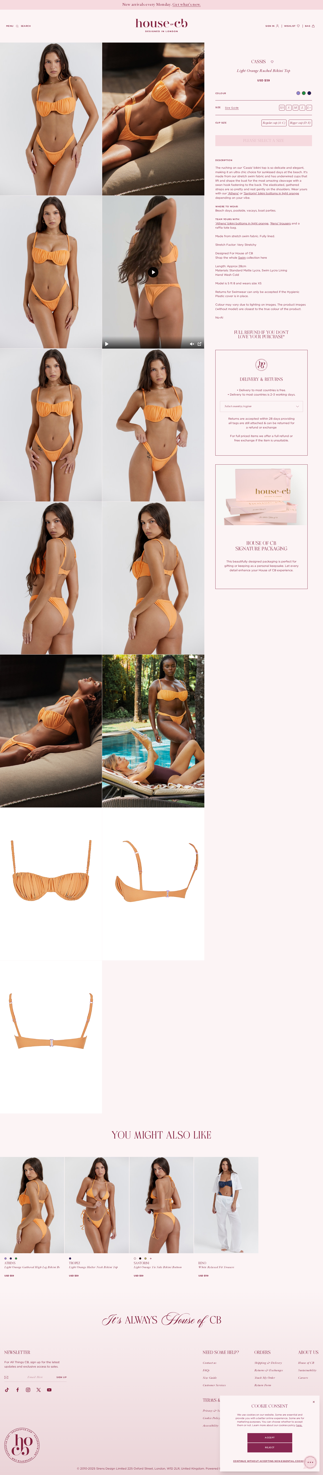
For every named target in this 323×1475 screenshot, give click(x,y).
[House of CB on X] (38, 1390)
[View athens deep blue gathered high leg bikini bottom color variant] (12, 1258)
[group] (263, 80)
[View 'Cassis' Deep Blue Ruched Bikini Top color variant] (309, 93)
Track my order (264, 1378)
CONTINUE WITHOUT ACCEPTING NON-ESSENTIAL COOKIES (269, 1461)
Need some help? (221, 1352)
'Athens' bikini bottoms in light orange (242, 223)
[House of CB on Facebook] (17, 1390)
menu (10, 26)
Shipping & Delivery (268, 1363)
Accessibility (210, 1425)
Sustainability (307, 1370)
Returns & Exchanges (268, 1370)
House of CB (306, 1363)
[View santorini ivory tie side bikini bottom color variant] (136, 1258)
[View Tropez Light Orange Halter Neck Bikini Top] (97, 1205)
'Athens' (233, 193)
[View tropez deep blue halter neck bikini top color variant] (71, 1258)
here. (299, 1425)
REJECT (269, 1447)
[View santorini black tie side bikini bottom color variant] (141, 1258)
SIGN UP (61, 1377)
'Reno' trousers (280, 223)
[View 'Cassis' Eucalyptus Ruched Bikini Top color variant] (304, 93)
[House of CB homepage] (22, 1445)
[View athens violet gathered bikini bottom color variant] (7, 1258)
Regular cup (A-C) (274, 123)
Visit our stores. (177, 5)
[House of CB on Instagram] (28, 1390)
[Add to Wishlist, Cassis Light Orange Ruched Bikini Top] (272, 62)
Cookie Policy (211, 1418)
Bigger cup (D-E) (300, 123)
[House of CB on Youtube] (49, 1390)
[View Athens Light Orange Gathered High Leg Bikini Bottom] (32, 1205)
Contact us (209, 1363)
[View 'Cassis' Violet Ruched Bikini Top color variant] (298, 93)
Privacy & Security (215, 1410)
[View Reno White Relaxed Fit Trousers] (226, 1205)
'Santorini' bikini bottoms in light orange (271, 193)
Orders (262, 1352)
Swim (242, 257)
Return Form (262, 1385)
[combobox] (261, 406)
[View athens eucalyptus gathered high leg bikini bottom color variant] (17, 1258)
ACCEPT (269, 1438)
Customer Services (214, 1385)
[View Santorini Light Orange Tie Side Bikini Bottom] (161, 1205)
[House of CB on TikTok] (7, 1390)
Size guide (232, 107)
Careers (303, 1378)
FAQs (206, 1370)
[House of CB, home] (162, 25)
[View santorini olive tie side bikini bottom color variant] (147, 1258)
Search (26, 26)
